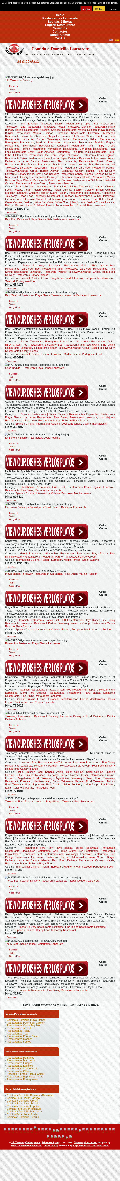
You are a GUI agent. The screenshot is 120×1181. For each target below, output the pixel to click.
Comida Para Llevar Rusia (22, 1114)
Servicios (60, 27)
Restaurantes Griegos (19, 1063)
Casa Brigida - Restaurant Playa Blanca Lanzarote (34, 367)
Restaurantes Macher (19, 1038)
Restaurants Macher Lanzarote (56, 164)
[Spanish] (60, 1138)
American (71, 199)
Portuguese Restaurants (19, 142)
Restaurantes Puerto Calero (96, 161)
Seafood (28, 202)
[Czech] (43, 1131)
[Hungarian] (73, 1131)
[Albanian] (13, 1131)
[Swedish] (64, 1138)
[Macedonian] (88, 1131)
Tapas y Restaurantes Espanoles (78, 414)
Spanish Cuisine (84, 189)
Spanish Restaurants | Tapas (72, 123)
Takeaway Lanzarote (85, 1142)
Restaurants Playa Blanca (20, 164)
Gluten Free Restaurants (28, 155)
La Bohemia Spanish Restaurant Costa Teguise (32, 437)
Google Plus (14, 92)
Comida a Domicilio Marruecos (25, 1111)
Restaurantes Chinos (19, 1071)
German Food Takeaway (19, 199)
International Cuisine (27, 278)
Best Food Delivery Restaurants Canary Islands (64, 173)
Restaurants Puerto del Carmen (52, 180)
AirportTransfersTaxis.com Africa (91, 1145)
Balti (27, 784)
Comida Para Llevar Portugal (23, 1097)
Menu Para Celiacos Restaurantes (42, 692)
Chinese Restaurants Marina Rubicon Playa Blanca (82, 129)
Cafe (50, 202)
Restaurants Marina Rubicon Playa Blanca (63, 420)
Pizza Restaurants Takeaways (37, 126)
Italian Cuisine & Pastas (40, 205)
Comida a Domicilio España (23, 1106)
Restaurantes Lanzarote (60, 17)
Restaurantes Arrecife (19, 1028)
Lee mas (113, 9)
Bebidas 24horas (60, 20)
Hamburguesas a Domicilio (22, 1068)
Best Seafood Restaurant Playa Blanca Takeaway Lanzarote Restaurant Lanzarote (53, 295)
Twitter (12, 89)
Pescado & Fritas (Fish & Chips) (26, 1073)
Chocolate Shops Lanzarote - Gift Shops (59, 136)
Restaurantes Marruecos (21, 1060)
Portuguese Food (65, 205)
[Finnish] (54, 1131)
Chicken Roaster (38, 192)
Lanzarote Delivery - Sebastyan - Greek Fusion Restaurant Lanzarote (45, 507)
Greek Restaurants (31, 553)
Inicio (60, 14)
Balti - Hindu (106, 199)
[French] (58, 1131)
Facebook (13, 86)
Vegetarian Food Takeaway (84, 192)
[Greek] (69, 1131)
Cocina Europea (24, 702)
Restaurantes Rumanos (20, 1057)
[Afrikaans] (9, 1131)
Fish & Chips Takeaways (36, 123)
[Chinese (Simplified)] (36, 1131)
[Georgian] (62, 1131)
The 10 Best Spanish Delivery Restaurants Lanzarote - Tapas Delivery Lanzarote (52, 880)
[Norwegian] (95, 1131)
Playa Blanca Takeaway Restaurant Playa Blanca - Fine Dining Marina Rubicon (51, 573)
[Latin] (84, 1131)
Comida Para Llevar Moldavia (24, 1108)
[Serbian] (52, 1138)
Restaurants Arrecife (61, 183)
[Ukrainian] (71, 1138)
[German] (66, 1131)
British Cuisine (105, 189)
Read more (11, 212)
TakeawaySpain (50, 1142)
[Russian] (114, 1131)
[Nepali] (92, 1131)
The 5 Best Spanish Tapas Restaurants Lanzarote (34, 943)
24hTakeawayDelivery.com (25, 1142)
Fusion (62, 192)
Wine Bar (40, 202)
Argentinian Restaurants (78, 142)
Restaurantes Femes (19, 1041)
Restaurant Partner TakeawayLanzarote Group (72, 271)
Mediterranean (83, 195)
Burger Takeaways (48, 139)
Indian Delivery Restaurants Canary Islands (64, 177)
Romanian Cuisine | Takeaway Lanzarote (78, 186)
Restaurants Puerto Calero (31, 183)
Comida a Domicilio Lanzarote (60, 48)
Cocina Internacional (95, 423)
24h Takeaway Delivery (18, 80)
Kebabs (17, 189)
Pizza (19, 186)
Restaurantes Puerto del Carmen (26, 1022)
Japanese (84, 199)
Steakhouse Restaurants (38, 145)
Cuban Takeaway (104, 195)
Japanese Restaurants (71, 145)
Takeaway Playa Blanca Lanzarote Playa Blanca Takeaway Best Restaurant (49, 801)
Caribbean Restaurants (93, 148)
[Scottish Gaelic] (49, 1138)
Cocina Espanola (71, 423)
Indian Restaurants (75, 139)
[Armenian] (21, 1131)
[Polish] (103, 1131)
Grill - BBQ (96, 145)
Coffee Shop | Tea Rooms (70, 202)
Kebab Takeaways (68, 126)
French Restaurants (34, 148)
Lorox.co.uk (50, 1145)
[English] (6, 1131)
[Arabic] (17, 1131)
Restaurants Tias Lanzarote (59, 161)
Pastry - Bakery (14, 205)
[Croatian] (39, 1131)
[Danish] (47, 1131)
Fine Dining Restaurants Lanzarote (69, 167)
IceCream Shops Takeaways (62, 155)
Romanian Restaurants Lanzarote (78, 133)
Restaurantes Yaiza (18, 1030)
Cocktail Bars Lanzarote (91, 205)
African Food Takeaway (49, 199)
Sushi (53, 192)
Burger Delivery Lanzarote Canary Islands (67, 170)
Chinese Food (33, 771)
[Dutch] (51, 1131)
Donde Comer (60, 33)
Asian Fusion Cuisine (38, 189)
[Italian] (80, 1131)
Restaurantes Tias (17, 1033)
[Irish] (77, 1131)
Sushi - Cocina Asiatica (100, 202)
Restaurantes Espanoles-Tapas (25, 1076)
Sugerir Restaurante (60, 24)
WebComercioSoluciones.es (26, 1145)
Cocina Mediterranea (92, 699)
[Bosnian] (24, 1131)
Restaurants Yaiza (16, 158)
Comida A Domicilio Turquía (23, 1117)
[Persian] (99, 1131)
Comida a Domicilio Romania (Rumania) (30, 1095)
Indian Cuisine (62, 189)
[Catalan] (32, 1131)
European (67, 195)
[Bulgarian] (28, 1131)
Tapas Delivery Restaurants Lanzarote (83, 158)
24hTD (60, 37)
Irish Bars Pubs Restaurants (89, 151)
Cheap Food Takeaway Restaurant (39, 195)
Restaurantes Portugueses (22, 1079)
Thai (94, 199)
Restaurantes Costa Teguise (23, 1025)
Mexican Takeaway (16, 192)
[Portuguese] (107, 1131)
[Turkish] (67, 1138)
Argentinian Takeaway (68, 778)
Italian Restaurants (102, 139)
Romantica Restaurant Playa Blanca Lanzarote (32, 643)
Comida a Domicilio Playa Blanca (26, 1019)
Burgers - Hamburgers (38, 186)
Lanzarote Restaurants (33, 167)
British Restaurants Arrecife (32, 129)
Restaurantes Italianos (20, 1065)
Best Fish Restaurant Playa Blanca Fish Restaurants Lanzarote (42, 219)
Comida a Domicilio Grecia (22, 1100)
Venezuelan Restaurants (62, 148)
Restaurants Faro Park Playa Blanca (47, 847)
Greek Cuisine (13, 202)
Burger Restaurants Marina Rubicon (29, 133)
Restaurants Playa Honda (43, 158)
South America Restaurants (53, 151)
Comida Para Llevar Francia (23, 1103)
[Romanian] (110, 1131)
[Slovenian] (56, 1138)
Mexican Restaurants (49, 142)
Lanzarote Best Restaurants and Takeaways (49, 268)
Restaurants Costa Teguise (98, 155)
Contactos (60, 30)
